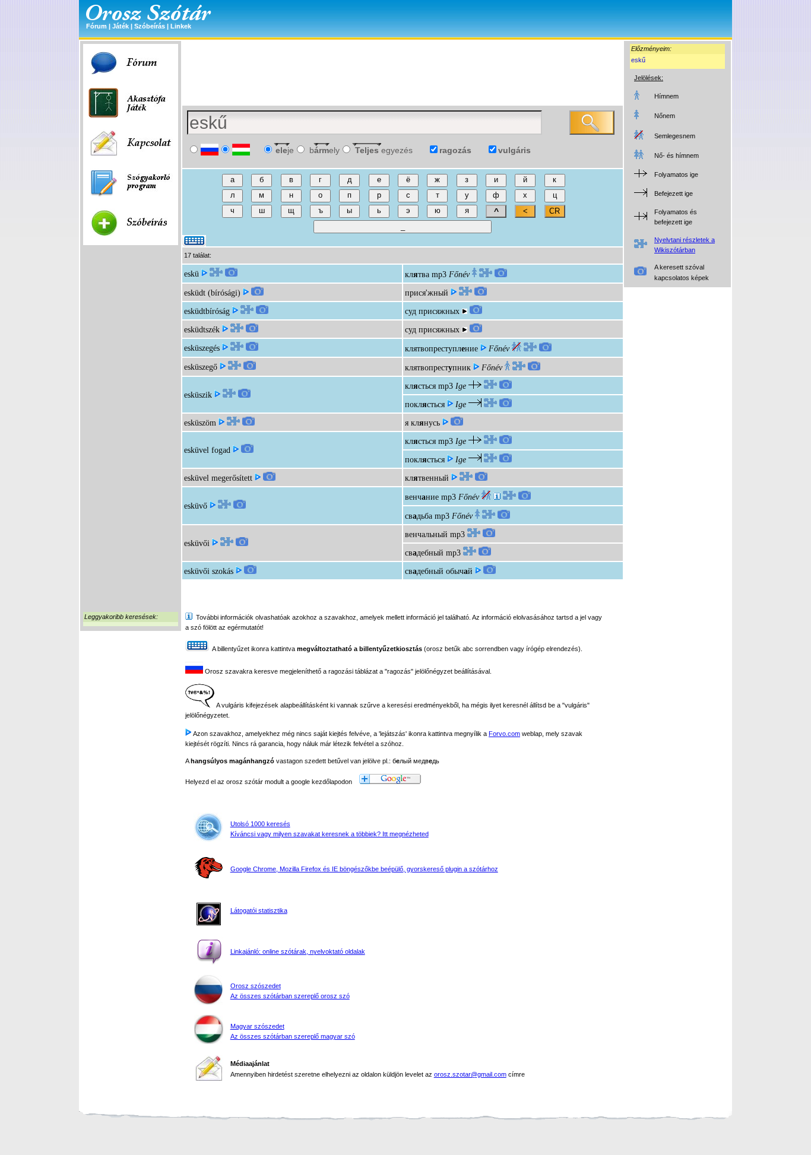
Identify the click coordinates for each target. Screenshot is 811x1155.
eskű (638, 60)
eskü (191, 273)
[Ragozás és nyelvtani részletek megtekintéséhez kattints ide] (216, 273)
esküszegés (202, 348)
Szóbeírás (149, 26)
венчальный (426, 534)
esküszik (198, 395)
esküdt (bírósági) (212, 292)
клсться (420, 386)
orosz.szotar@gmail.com (470, 1074)
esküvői (197, 543)
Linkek (180, 26)
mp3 (439, 274)
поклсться (425, 404)
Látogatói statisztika (258, 910)
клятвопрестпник (438, 367)
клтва (417, 274)
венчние (422, 497)
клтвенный (427, 478)
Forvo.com (504, 733)
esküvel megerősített (218, 478)
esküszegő (200, 367)
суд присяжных (432, 311)
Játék (120, 26)
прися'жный (426, 292)
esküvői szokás (208, 571)
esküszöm (200, 422)
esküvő (195, 506)
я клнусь (422, 422)
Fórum (96, 26)
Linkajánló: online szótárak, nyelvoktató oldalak (297, 951)
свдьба (418, 516)
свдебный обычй (439, 571)
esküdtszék (202, 329)
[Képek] (231, 273)
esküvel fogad (207, 450)
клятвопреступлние (441, 348)
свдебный (424, 552)
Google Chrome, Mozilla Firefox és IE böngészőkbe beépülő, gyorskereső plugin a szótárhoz (364, 868)
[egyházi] (496, 497)
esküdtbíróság (207, 311)
